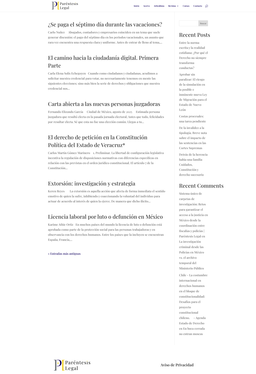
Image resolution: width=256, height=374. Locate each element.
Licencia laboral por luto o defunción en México (105, 216)
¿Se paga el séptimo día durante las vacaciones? (105, 24)
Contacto (197, 6)
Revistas (172, 6)
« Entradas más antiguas (64, 253)
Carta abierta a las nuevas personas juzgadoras (104, 103)
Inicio (136, 6)
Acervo (146, 6)
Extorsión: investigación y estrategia (91, 183)
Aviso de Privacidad (177, 364)
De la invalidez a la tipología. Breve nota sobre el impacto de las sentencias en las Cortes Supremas (193, 138)
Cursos (186, 6)
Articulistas (159, 6)
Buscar (203, 23)
